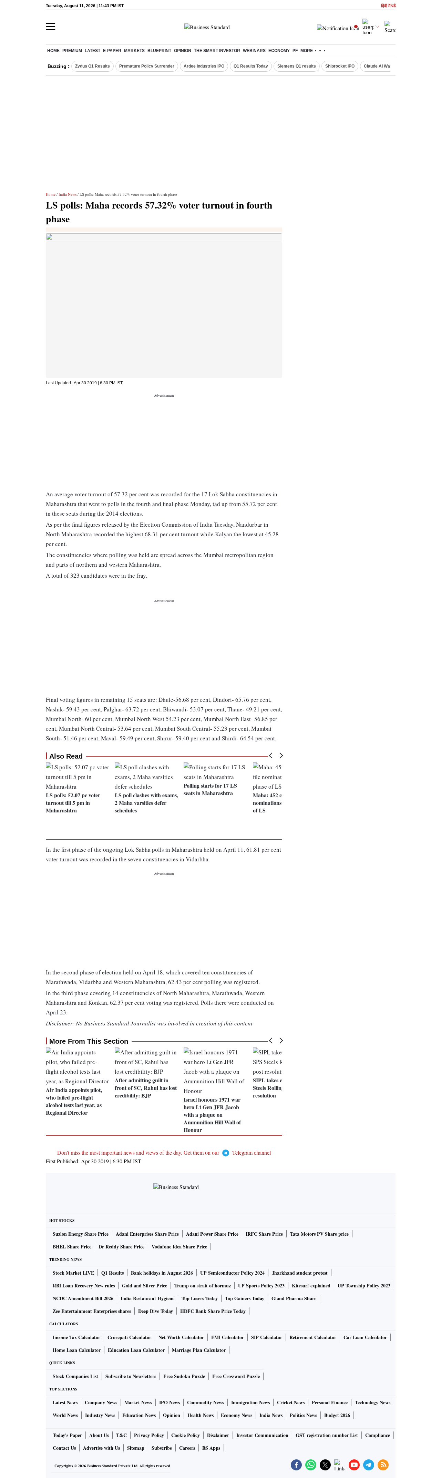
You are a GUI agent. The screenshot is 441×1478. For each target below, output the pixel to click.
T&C (121, 1435)
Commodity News (205, 1402)
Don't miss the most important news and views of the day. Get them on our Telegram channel (164, 1152)
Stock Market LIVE (73, 1272)
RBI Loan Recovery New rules (84, 1285)
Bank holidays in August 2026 (162, 1272)
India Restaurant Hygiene (147, 1298)
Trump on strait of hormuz (202, 1285)
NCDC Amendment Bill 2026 (83, 1298)
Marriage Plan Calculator (199, 1350)
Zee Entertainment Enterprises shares (92, 1311)
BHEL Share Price (72, 1246)
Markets (134, 51)
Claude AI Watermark (385, 66)
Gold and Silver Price (144, 1285)
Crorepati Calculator (129, 1337)
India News (67, 194)
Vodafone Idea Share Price (179, 1246)
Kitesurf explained (311, 1285)
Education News (139, 1415)
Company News (101, 1402)
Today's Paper (67, 1435)
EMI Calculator (227, 1337)
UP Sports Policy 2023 (261, 1285)
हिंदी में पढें (388, 6)
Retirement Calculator (312, 1337)
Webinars (254, 51)
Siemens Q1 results (296, 66)
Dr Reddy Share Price (121, 1246)
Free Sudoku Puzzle (184, 1376)
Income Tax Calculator (76, 1337)
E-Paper (112, 51)
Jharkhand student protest (300, 1272)
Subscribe (162, 1447)
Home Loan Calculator (77, 1350)
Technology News (372, 1402)
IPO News (169, 1402)
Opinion (182, 51)
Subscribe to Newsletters (130, 1376)
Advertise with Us (101, 1447)
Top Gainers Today (244, 1298)
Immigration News (250, 1402)
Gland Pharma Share (293, 1298)
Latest (92, 51)
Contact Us (64, 1447)
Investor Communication (262, 1435)
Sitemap (135, 1447)
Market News (138, 1402)
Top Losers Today (200, 1298)
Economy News (236, 1415)
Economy (279, 51)
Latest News (65, 1402)
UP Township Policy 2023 (364, 1285)
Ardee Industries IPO (204, 66)
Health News (200, 1415)
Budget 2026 (337, 1415)
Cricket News (291, 1402)
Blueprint (159, 51)
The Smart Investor (217, 51)
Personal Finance (330, 1402)
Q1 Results (112, 1272)
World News (65, 1415)
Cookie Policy (185, 1435)
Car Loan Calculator (365, 1337)
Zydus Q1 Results (92, 66)
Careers (187, 1447)
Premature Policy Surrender (146, 66)
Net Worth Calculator (181, 1337)
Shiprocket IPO (340, 66)
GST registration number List (327, 1435)
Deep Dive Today (155, 1311)
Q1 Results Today (251, 66)
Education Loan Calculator (136, 1350)
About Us (99, 1435)
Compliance (377, 1435)
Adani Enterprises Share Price (147, 1233)
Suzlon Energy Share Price (81, 1233)
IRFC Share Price (264, 1233)
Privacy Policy (149, 1435)
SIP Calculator (266, 1337)
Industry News (100, 1415)
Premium (72, 51)
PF (295, 51)
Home (53, 51)
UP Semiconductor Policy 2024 (232, 1272)
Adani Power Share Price (212, 1233)
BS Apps (211, 1447)
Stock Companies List (75, 1376)
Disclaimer (218, 1435)
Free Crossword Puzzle (236, 1376)
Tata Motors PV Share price (319, 1233)
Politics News (303, 1415)
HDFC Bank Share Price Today (213, 1311)
